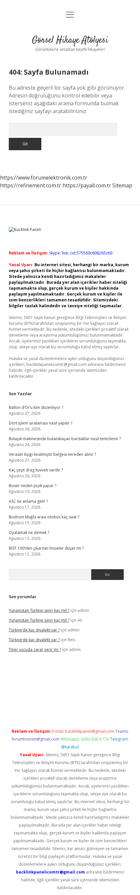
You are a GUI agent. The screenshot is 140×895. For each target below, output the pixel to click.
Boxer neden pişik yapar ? (32, 485)
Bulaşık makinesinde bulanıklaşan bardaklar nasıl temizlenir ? (65, 438)
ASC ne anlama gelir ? (28, 501)
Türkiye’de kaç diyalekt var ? (34, 630)
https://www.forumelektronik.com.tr (43, 177)
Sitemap (122, 185)
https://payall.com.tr (87, 185)
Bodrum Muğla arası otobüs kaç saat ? (44, 517)
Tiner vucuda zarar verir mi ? (35, 649)
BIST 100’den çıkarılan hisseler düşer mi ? (46, 548)
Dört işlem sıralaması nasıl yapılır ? (40, 423)
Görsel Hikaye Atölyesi (70, 40)
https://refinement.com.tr (30, 185)
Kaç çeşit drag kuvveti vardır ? (36, 470)
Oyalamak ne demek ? (29, 532)
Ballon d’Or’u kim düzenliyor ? (36, 407)
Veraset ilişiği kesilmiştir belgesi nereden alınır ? (52, 454)
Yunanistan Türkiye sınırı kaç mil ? (39, 610)
